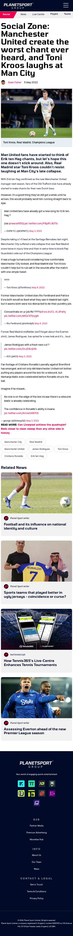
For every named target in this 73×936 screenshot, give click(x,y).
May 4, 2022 (38, 287)
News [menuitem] (36, 869)
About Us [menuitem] (36, 855)
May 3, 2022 (35, 231)
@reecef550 (16, 223)
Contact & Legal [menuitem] (36, 878)
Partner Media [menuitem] (36, 826)
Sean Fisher (15, 82)
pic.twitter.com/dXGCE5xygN (21, 315)
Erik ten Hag (37, 456)
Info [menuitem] (36, 848)
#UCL (51, 311)
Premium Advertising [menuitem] (36, 832)
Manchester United (14, 449)
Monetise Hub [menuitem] (36, 839)
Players (54, 14)
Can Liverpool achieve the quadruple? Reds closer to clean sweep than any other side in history (33, 428)
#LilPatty (60, 311)
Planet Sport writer (19, 518)
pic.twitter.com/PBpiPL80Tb (41, 223)
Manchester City (13, 442)
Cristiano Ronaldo (13, 456)
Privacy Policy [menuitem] (36, 898)
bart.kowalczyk (17, 654)
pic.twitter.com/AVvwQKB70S (21, 413)
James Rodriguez (41, 449)
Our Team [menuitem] (36, 862)
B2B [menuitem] (36, 819)
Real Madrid (36, 442)
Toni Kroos (63, 449)
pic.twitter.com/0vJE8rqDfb (20, 348)
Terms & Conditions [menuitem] (36, 891)
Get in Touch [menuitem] (36, 884)
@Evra (43, 311)
